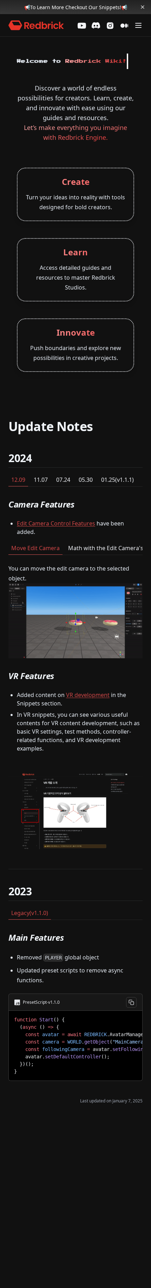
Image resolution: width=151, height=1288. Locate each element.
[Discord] (96, 25)
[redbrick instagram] (110, 25)
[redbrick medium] (124, 25)
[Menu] (138, 25)
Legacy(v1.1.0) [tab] (29, 913)
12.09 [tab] (18, 480)
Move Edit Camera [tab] (35, 548)
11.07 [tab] (41, 480)
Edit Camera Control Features (56, 523)
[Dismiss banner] (142, 7)
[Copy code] (131, 1002)
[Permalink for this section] (37, 458)
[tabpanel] (75, 678)
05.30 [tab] (86, 480)
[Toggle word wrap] (131, 1018)
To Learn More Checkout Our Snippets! (75, 7)
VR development (88, 695)
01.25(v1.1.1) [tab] (117, 480)
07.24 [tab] (63, 480)
